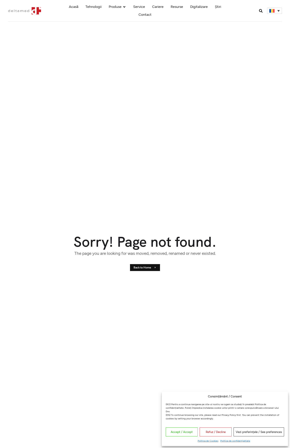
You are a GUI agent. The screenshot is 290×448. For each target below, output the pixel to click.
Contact (145, 14)
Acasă (73, 7)
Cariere (158, 7)
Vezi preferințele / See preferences (259, 432)
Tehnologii (93, 7)
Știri (218, 7)
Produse (115, 7)
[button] (261, 11)
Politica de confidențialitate (235, 441)
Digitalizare (199, 7)
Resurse (177, 7)
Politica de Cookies (208, 441)
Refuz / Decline (216, 432)
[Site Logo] (24, 10)
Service (139, 7)
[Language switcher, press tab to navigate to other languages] (274, 11)
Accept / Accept (182, 432)
